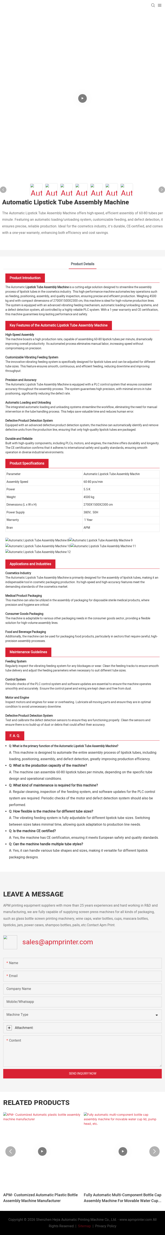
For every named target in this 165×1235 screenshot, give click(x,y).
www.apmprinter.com (135, 1219)
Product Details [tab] (82, 264)
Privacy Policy (105, 1226)
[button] (10, 1151)
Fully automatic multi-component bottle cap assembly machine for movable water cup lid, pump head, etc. (122, 1198)
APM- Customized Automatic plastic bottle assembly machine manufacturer (40, 1198)
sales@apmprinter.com (57, 942)
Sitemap (84, 1226)
